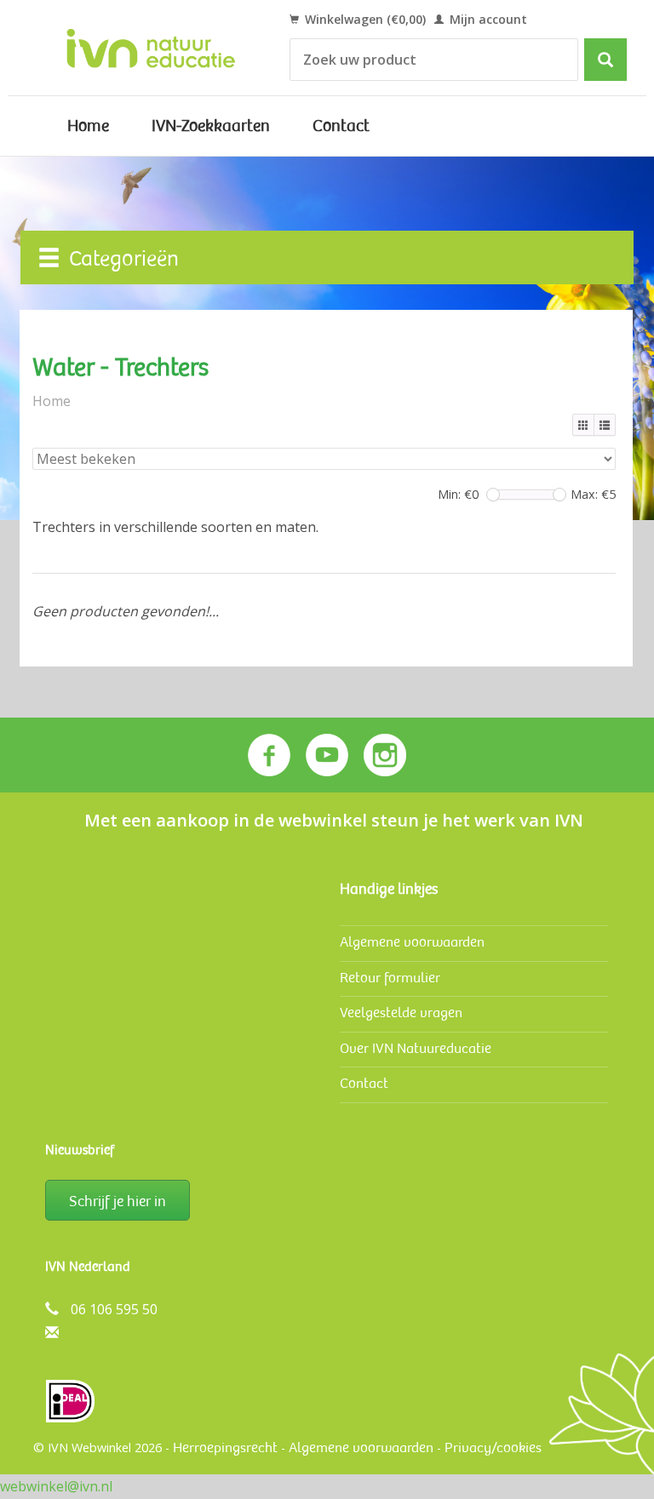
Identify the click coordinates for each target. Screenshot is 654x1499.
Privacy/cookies (493, 1447)
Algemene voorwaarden (412, 942)
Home (88, 126)
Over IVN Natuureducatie (415, 1048)
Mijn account (486, 19)
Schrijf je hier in (117, 1201)
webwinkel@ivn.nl (56, 1486)
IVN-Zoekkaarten (211, 126)
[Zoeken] (605, 59)
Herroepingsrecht (225, 1447)
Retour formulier (390, 978)
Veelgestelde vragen (401, 1012)
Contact (341, 126)
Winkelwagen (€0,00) (363, 19)
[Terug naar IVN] (151, 47)
